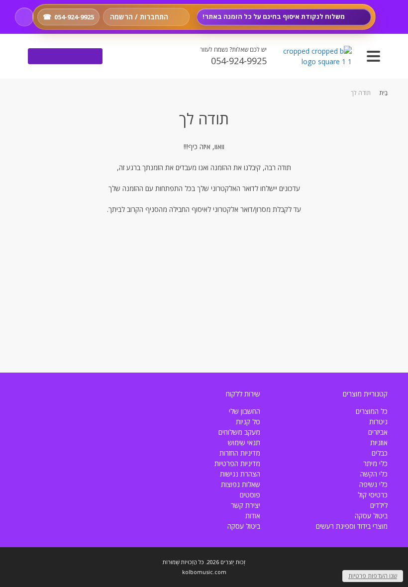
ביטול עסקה (371, 515)
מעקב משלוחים (239, 432)
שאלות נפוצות (240, 484)
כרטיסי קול (373, 494)
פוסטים (250, 494)
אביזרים (378, 432)
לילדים (379, 505)
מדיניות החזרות (239, 453)
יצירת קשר (245, 505)
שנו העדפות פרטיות (372, 576)
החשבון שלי (244, 411)
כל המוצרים (372, 411)
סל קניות (248, 421)
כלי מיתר (375, 463)
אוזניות (379, 442)
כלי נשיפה (373, 484)
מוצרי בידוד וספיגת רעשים (352, 526)
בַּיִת (383, 93)
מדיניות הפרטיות (237, 463)
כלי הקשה (374, 474)
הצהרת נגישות (240, 474)
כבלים (380, 453)
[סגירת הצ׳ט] (227, 243)
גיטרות (378, 421)
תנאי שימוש (244, 442)
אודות (252, 515)
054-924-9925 (74, 16)
